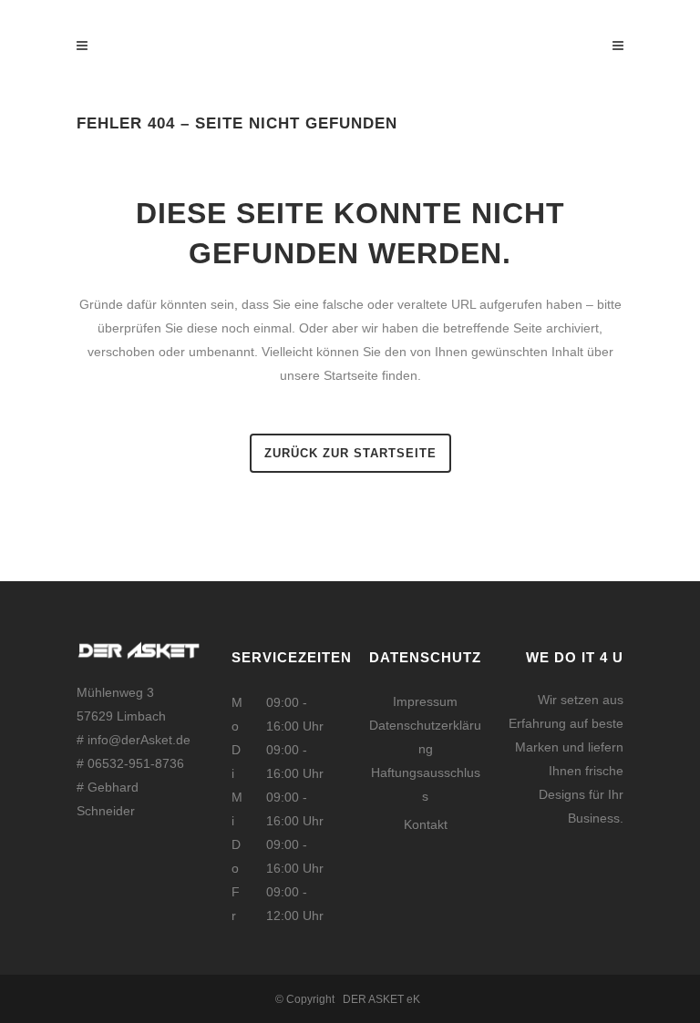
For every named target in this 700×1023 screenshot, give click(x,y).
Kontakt (426, 824)
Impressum (425, 701)
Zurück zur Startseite (350, 453)
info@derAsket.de (139, 739)
